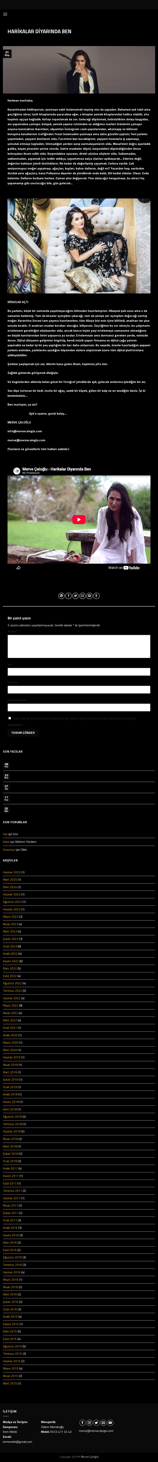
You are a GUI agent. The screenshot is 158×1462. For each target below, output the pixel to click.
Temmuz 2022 (12, 990)
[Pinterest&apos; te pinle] (89, 596)
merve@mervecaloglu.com (96, 1430)
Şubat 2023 (10, 938)
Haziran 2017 (11, 1198)
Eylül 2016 (10, 1250)
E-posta (13, 682)
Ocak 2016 (10, 1309)
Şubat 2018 (10, 1153)
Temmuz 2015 (12, 1353)
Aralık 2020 (10, 1035)
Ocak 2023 (10, 946)
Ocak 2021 (10, 1027)
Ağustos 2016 (12, 1257)
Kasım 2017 (11, 1176)
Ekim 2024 (10, 887)
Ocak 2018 (10, 1161)
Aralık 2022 (10, 953)
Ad (10, 665)
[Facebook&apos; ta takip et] (82, 1423)
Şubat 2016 (10, 1301)
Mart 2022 (10, 1020)
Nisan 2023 (10, 924)
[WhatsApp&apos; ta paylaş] (61, 596)
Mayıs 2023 (10, 916)
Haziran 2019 (11, 1057)
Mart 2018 (10, 1146)
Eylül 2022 (10, 976)
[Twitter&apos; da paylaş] (75, 596)
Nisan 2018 (10, 1138)
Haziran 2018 (11, 1131)
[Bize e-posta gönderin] (103, 1423)
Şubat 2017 (10, 1213)
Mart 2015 (10, 1383)
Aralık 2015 (10, 1316)
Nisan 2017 (10, 1205)
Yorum (12, 631)
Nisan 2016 (10, 1287)
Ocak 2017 (10, 1220)
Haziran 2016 (11, 1272)
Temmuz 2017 (12, 1190)
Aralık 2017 (10, 1168)
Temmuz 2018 (12, 1124)
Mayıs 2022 (10, 1005)
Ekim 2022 (10, 968)
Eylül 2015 (10, 1338)
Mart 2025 (10, 879)
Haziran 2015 (11, 1361)
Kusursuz (9, 849)
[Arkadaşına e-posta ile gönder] (82, 596)
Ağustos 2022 (12, 983)
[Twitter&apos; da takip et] (96, 1423)
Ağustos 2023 (12, 901)
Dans (6, 841)
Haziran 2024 (11, 894)
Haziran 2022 (11, 998)
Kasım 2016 (11, 1235)
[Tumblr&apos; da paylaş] (96, 596)
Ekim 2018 (10, 1109)
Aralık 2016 (10, 1227)
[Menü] (5, 14)
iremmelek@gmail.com (17, 1441)
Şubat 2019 (10, 1079)
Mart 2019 (10, 1072)
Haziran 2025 (11, 872)
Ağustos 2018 (12, 1116)
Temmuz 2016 (12, 1264)
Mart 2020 (10, 1050)
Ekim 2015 (10, 1331)
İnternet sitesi (17, 700)
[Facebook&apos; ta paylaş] (68, 596)
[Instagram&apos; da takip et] (89, 1423)
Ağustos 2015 (12, 1346)
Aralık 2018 (10, 1094)
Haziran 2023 (11, 909)
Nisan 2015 (10, 1376)
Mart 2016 (10, 1294)
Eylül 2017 (10, 1183)
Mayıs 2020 (10, 1042)
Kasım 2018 (11, 1101)
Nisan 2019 (10, 1064)
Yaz (5, 834)
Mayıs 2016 (10, 1279)
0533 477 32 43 (60, 1431)
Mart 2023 (10, 931)
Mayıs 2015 (10, 1368)
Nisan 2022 (10, 1013)
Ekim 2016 (10, 1242)
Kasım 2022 (11, 961)
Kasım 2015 (11, 1324)
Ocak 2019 (10, 1087)
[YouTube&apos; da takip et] (110, 1423)
